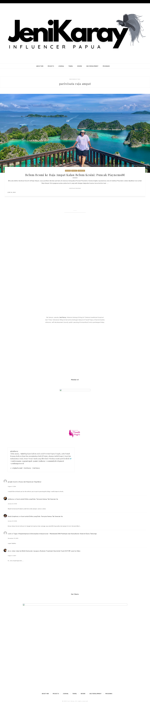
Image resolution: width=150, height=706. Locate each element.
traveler (81, 170)
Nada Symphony (13, 516)
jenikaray (11, 499)
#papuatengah (27, 461)
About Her (39, 66)
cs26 (9, 533)
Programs (106, 66)
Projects (51, 66)
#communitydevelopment (55, 461)
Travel (70, 66)
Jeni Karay (62, 317)
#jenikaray (42, 461)
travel (74, 170)
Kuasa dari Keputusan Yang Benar (30, 482)
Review (79, 66)
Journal (61, 66)
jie (8, 551)
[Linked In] (141, 192)
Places (68, 170)
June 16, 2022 (11, 192)
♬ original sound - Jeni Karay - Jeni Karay (25, 468)
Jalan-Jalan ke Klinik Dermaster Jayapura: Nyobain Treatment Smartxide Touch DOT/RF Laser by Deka (46, 551)
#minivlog (23, 454)
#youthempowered (17, 463)
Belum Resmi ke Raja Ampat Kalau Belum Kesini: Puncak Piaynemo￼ (75, 175)
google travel (12, 482)
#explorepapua (15, 461)
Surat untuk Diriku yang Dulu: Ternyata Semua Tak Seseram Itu (37, 499)
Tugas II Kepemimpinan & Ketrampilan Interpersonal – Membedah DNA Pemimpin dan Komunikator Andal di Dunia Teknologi (55, 533)
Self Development (92, 66)
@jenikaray (14, 451)
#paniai (35, 461)
